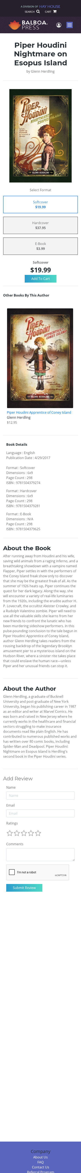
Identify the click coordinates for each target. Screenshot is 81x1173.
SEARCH (30, 12)
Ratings (12, 823)
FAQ (40, 1162)
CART (48, 12)
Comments (14, 844)
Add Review (18, 779)
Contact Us (40, 1167)
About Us (40, 1157)
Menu (71, 25)
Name (11, 787)
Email (10, 805)
